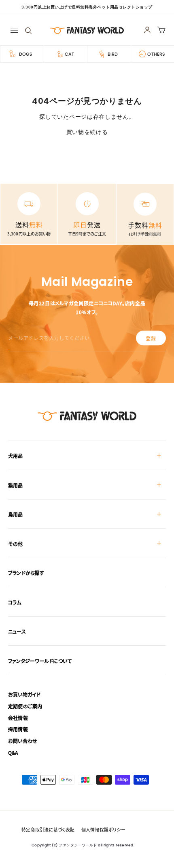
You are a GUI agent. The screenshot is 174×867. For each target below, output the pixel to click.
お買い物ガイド (24, 694)
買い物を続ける (87, 132)
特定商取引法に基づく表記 (48, 829)
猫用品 (15, 485)
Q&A (13, 752)
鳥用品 (15, 514)
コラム (14, 602)
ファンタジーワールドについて (40, 660)
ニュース (17, 631)
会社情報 (18, 717)
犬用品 (15, 455)
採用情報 (18, 729)
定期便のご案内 (25, 706)
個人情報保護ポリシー (103, 829)
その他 (15, 543)
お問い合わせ (22, 740)
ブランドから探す (26, 572)
